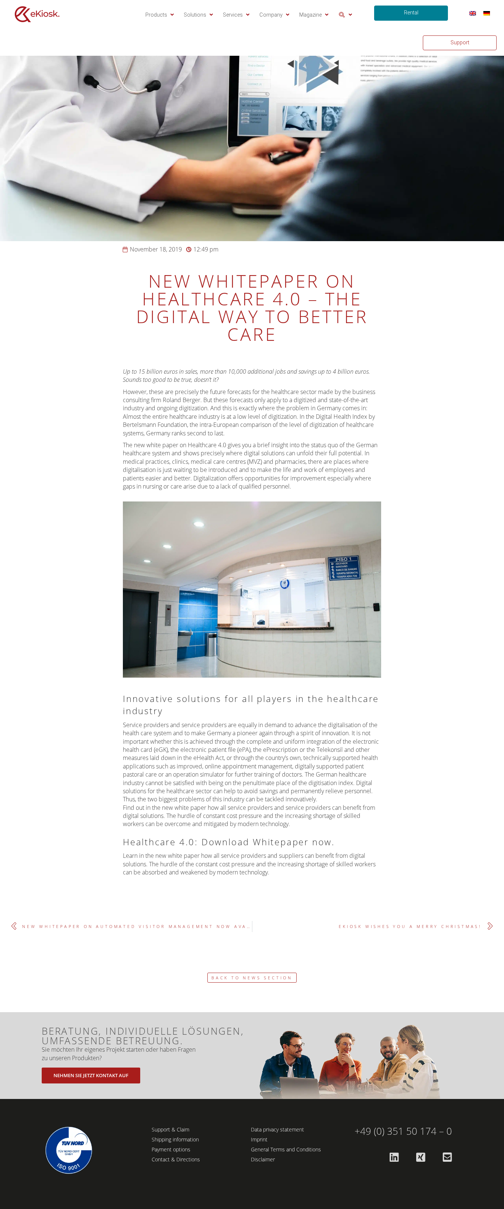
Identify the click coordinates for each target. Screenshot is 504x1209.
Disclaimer (263, 1159)
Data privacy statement (277, 1129)
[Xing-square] (420, 1157)
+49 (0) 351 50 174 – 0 (403, 1131)
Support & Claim (170, 1129)
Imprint (259, 1139)
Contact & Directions (176, 1159)
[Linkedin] (394, 1157)
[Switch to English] (473, 13)
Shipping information (175, 1139)
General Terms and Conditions (286, 1149)
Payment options (171, 1149)
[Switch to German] (487, 13)
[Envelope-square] (447, 1157)
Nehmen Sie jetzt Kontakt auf (90, 1075)
